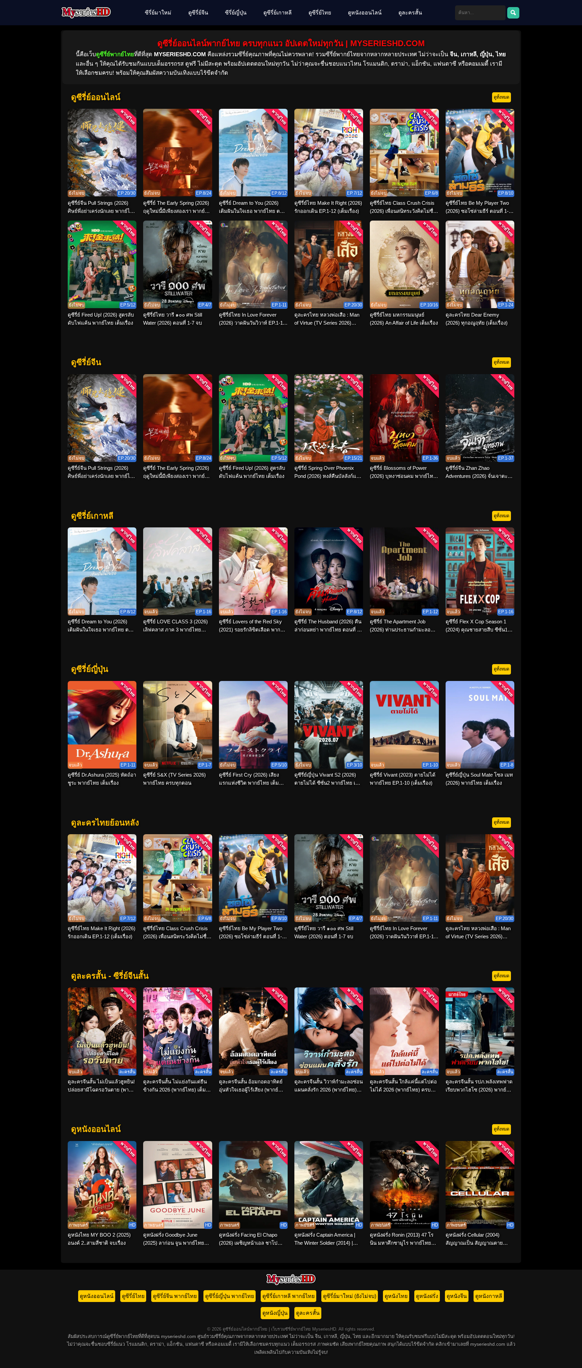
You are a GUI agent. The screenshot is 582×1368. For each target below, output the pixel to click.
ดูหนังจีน (457, 1296)
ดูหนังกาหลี (488, 1296)
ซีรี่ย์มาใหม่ (158, 12)
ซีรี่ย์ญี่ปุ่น (236, 12)
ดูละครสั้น (410, 12)
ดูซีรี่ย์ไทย (320, 12)
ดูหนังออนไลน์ (365, 12)
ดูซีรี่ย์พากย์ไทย (115, 54)
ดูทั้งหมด (501, 97)
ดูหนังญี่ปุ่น (275, 1313)
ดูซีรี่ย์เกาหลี (277, 12)
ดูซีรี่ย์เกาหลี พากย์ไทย (288, 1296)
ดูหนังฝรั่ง (427, 1296)
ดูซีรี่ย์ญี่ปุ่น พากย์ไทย (229, 1296)
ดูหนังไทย (396, 1296)
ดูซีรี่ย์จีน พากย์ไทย (175, 1296)
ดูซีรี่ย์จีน (198, 12)
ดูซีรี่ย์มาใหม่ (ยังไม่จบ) (349, 1296)
